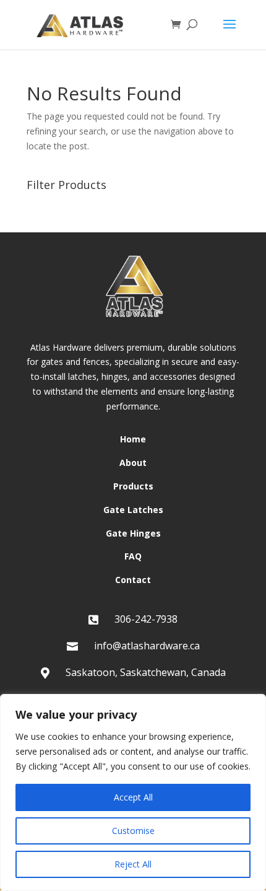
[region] (133, 792)
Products (133, 486)
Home (133, 439)
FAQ (133, 556)
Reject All (133, 864)
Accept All (133, 797)
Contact (133, 580)
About (133, 462)
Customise (133, 830)
